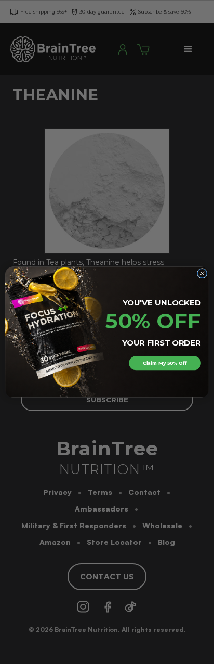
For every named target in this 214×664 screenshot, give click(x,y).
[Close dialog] (202, 273)
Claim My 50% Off (164, 363)
